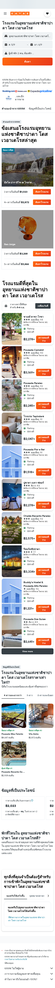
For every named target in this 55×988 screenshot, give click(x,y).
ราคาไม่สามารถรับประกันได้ (16, 959)
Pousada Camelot (34, 349)
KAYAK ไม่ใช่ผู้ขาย (14, 968)
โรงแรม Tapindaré (34, 416)
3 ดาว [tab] (30, 695)
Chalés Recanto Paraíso (37, 515)
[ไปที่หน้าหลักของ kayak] (19, 13)
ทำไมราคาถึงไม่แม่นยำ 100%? (21, 979)
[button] (5, 13)
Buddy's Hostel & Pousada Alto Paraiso (36, 584)
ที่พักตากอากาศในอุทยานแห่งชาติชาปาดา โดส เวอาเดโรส (26, 919)
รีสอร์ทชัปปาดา (32, 549)
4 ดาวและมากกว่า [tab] (13, 695)
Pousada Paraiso (33, 383)
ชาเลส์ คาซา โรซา (34, 316)
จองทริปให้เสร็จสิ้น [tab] (15, 895)
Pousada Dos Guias (35, 619)
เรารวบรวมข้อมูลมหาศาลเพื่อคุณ (22, 973)
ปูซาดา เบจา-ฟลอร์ (34, 482)
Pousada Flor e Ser (34, 449)
